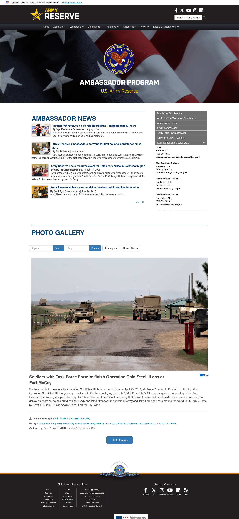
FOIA (68, 490)
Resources (128, 26)
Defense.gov (68, 506)
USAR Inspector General (92, 506)
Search (58, 248)
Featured (111, 26)
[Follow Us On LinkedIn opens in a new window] (178, 491)
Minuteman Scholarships (169, 113)
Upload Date (130, 248)
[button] (73, 2)
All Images (110, 248)
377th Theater (169, 423)
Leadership (75, 26)
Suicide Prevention (92, 503)
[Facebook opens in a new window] (176, 10)
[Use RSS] (186, 491)
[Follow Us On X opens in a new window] (154, 491)
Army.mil (67, 503)
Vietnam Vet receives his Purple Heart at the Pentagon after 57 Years (94, 125)
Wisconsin (44, 423)
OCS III (157, 423)
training (109, 423)
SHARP (92, 499)
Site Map (48, 493)
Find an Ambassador (167, 128)
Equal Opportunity (92, 490)
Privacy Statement (48, 503)
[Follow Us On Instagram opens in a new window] (162, 491)
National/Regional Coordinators (173, 142)
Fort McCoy (120, 423)
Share (206, 375)
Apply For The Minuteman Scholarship (176, 118)
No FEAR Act (68, 496)
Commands (94, 26)
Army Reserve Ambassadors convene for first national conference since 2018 (96, 145)
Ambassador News (167, 123)
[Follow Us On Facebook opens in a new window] (145, 491)
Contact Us (48, 499)
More (139, 202)
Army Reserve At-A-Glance (170, 137)
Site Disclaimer (48, 506)
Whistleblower (67, 499)
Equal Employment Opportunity (92, 493)
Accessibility (48, 496)
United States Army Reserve (89, 423)
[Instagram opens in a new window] (195, 10)
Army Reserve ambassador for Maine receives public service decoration (94, 187)
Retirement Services (92, 496)
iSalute (67, 493)
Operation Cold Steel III (140, 423)
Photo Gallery (119, 440)
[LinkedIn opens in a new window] (201, 10)
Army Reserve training (62, 423)
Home (46, 26)
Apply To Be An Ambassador (171, 133)
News (143, 26)
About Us (58, 26)
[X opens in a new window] (182, 10)
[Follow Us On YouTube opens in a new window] (170, 491)
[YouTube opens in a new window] (188, 10)
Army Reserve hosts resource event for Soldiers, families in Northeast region (98, 166)
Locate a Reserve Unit (164, 26)
